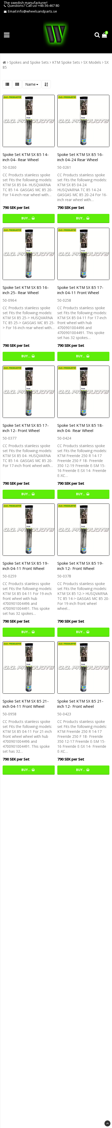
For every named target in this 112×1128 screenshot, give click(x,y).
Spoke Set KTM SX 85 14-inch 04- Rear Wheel (26, 157)
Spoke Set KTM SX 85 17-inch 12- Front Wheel (26, 428)
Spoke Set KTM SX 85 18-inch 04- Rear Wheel (80, 428)
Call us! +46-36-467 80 (42, 5)
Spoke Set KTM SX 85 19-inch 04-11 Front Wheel (26, 565)
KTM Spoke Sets (66, 62)
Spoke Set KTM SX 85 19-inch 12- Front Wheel (80, 565)
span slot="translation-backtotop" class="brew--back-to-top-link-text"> (107, 1123)
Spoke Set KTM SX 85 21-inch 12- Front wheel (80, 703)
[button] (105, 35)
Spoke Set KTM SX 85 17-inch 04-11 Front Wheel (80, 290)
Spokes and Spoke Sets (29, 62)
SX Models (92, 62)
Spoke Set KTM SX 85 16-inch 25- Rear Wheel (26, 290)
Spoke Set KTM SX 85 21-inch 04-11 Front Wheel (26, 703)
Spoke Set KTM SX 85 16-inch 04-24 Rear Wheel (80, 157)
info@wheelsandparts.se (37, 11)
